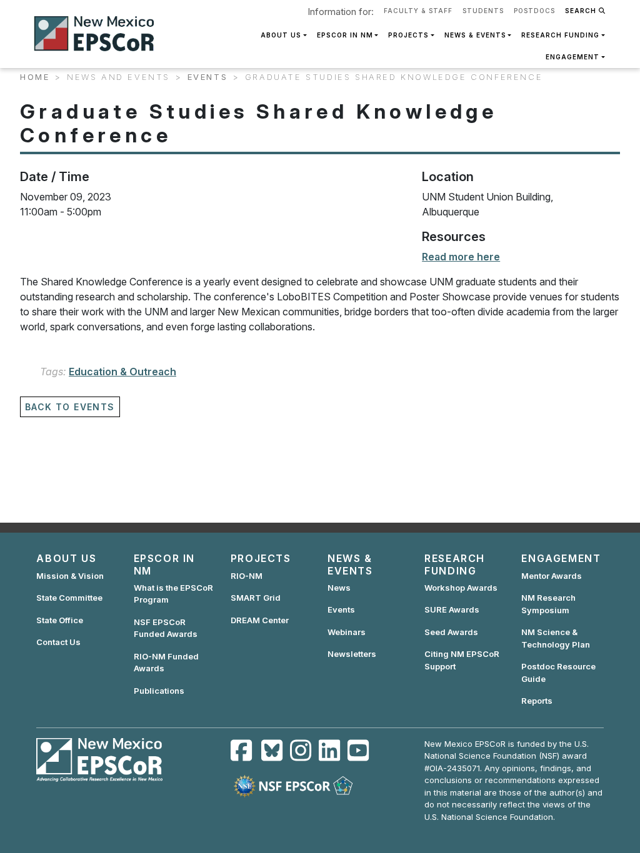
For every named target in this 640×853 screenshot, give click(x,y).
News (339, 588)
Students (483, 10)
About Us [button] (281, 35)
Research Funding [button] (560, 35)
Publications (159, 691)
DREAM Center (260, 620)
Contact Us (58, 642)
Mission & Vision (70, 576)
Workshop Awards (461, 588)
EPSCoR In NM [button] (345, 35)
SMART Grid (256, 598)
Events (208, 77)
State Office (59, 620)
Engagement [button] (572, 57)
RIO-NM (246, 576)
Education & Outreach (122, 371)
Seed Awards (451, 632)
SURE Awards (451, 609)
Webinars (347, 632)
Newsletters (352, 654)
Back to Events (70, 407)
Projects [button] (408, 35)
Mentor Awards (551, 576)
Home (34, 77)
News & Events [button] (475, 35)
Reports (536, 701)
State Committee (69, 598)
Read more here (461, 256)
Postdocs (534, 10)
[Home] (99, 34)
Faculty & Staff (418, 10)
